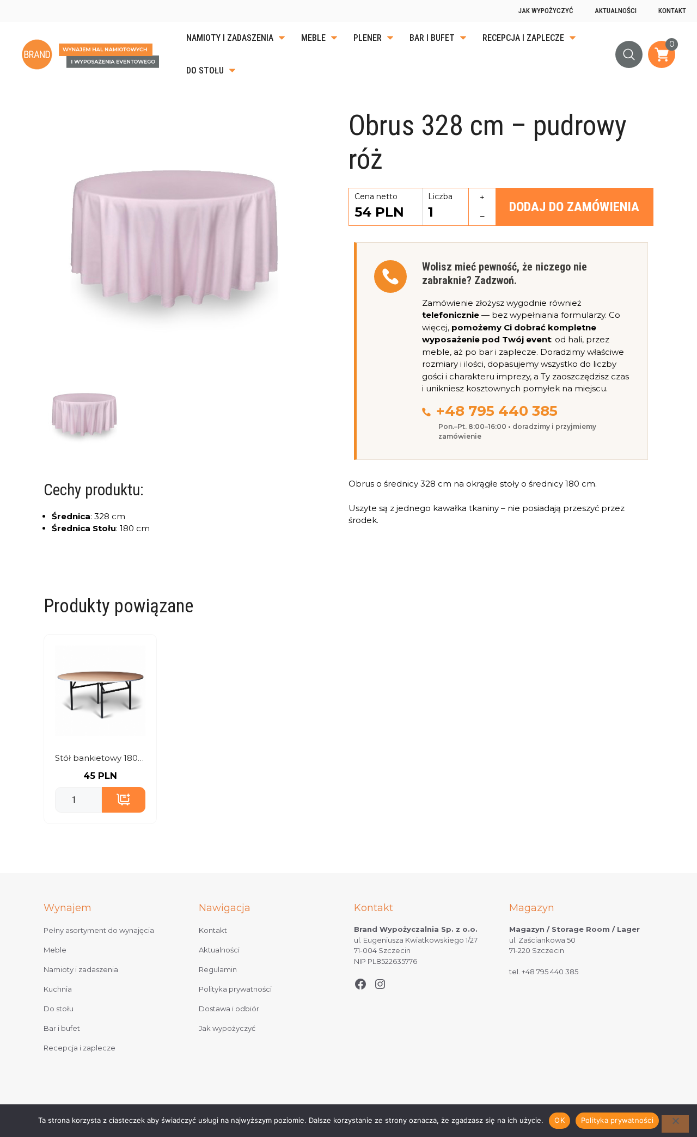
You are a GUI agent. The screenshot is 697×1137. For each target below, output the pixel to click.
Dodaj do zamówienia (574, 206)
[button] (629, 54)
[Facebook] (360, 984)
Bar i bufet (432, 38)
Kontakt (672, 11)
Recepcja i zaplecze (523, 38)
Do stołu (205, 70)
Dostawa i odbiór (229, 1008)
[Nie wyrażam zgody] (675, 1124)
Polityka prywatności (235, 989)
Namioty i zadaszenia (229, 38)
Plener (367, 38)
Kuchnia (58, 989)
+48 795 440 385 (497, 411)
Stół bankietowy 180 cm (100, 758)
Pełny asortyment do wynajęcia (99, 930)
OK (559, 1120)
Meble (313, 38)
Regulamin (218, 969)
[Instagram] (380, 984)
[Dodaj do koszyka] (123, 800)
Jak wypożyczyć (545, 11)
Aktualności (616, 11)
